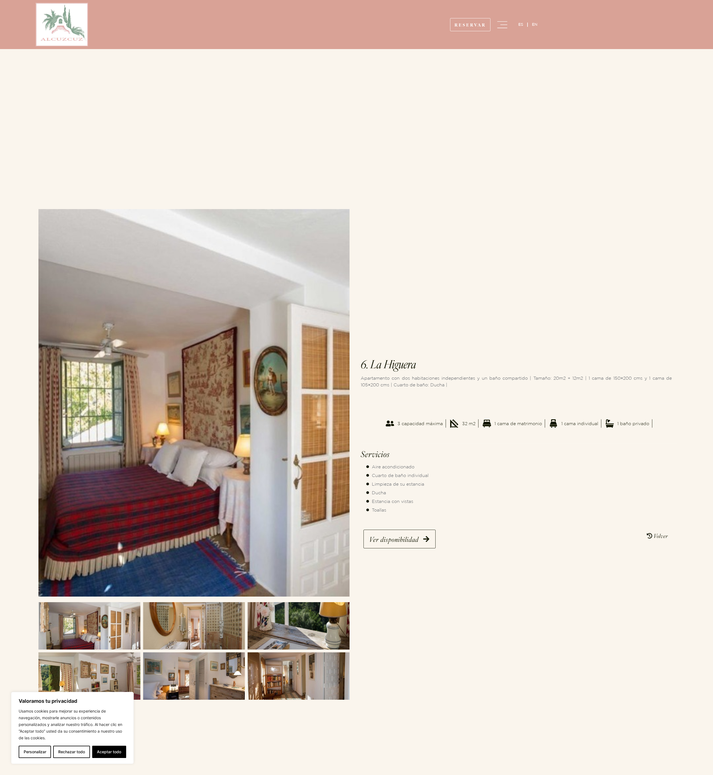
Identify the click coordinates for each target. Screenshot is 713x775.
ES (520, 24)
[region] (72, 728)
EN (534, 24)
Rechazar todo (71, 751)
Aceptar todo (109, 751)
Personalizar (35, 751)
